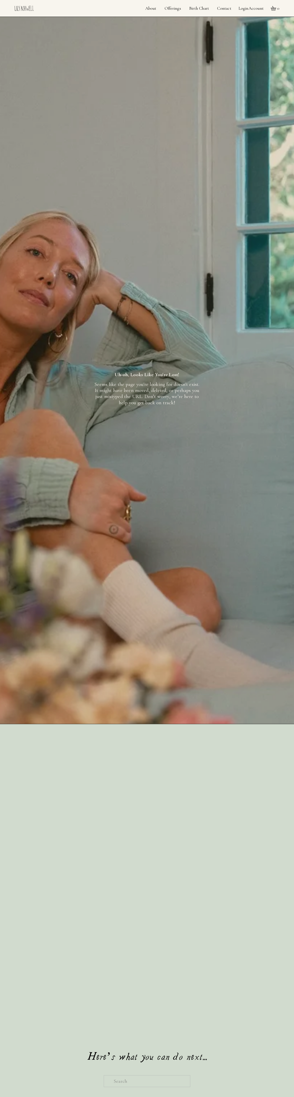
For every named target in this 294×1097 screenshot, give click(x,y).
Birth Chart (199, 8)
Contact (224, 8)
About (150, 8)
